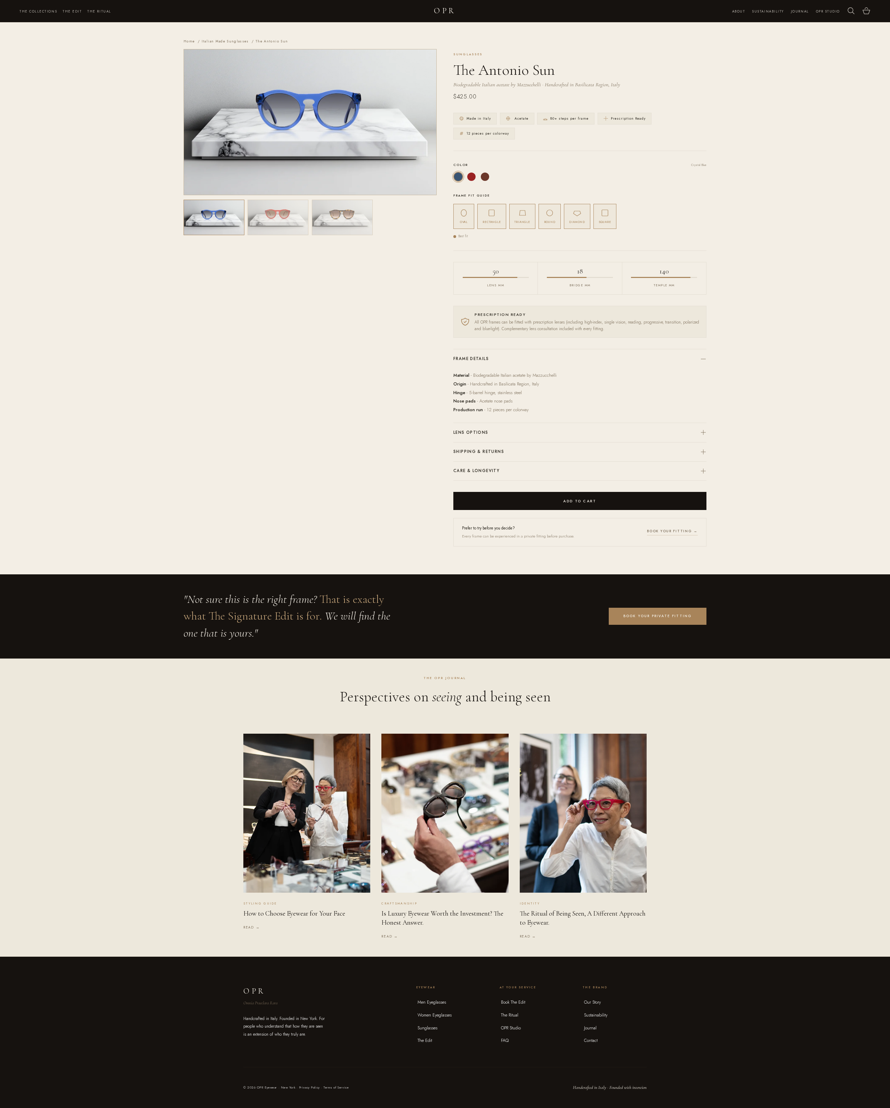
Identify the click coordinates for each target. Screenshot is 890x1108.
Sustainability (768, 11)
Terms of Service (336, 1087)
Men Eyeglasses (432, 1002)
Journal (800, 11)
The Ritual (99, 11)
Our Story (592, 1002)
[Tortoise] (485, 177)
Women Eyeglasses (435, 1015)
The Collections (38, 11)
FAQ (505, 1040)
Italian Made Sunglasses (225, 41)
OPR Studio (828, 11)
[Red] (471, 177)
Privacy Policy (309, 1087)
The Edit (72, 11)
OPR (445, 11)
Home (189, 41)
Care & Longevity (476, 470)
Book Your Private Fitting (657, 616)
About (738, 11)
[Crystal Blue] (458, 177)
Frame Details (471, 358)
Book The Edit (513, 1002)
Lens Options (470, 432)
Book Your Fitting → (672, 531)
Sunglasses (427, 1028)
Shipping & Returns (478, 451)
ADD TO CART (579, 501)
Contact (591, 1040)
